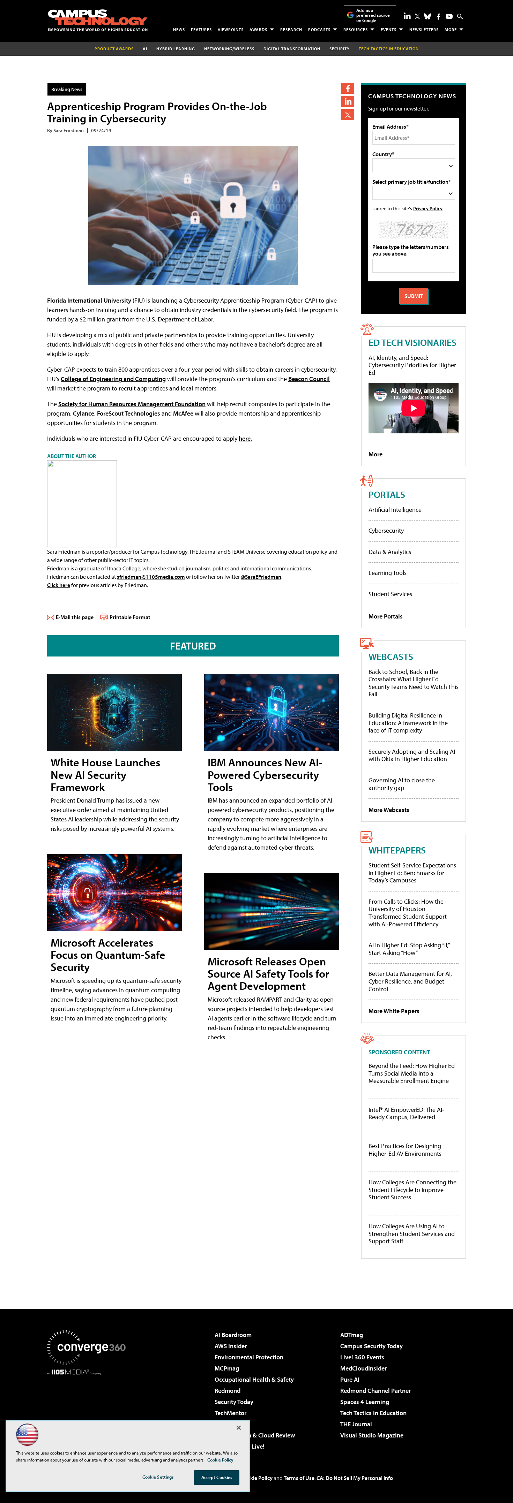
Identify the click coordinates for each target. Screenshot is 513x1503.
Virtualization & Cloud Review (255, 1435)
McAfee (183, 413)
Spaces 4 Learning (364, 1402)
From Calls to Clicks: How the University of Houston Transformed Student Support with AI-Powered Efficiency (408, 912)
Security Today (234, 1402)
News (179, 29)
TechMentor (230, 1413)
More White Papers (394, 1011)
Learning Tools (388, 573)
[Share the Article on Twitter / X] (347, 114)
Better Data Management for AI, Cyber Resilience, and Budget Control (410, 981)
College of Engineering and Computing (113, 379)
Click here (58, 585)
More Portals (386, 616)
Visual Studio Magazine (371, 1435)
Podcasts (319, 29)
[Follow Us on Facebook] (438, 16)
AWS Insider (231, 1346)
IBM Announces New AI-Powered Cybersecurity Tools (265, 774)
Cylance (83, 413)
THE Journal (356, 1424)
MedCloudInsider (363, 1368)
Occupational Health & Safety (254, 1379)
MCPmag (227, 1368)
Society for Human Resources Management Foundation (132, 404)
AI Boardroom (233, 1335)
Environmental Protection (249, 1357)
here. (245, 438)
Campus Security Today (371, 1346)
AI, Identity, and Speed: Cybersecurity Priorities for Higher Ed (412, 365)
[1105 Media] (89, 1410)
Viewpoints (231, 29)
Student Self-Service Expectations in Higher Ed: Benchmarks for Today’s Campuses (412, 872)
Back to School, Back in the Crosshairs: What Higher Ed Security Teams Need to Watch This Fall (414, 683)
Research (291, 29)
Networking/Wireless (229, 48)
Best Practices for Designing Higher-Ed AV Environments (405, 1149)
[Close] (238, 1427)
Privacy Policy (428, 208)
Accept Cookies (216, 1477)
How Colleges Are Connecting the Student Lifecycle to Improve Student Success (412, 1189)
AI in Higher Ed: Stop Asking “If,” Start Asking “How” (409, 949)
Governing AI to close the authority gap (402, 784)
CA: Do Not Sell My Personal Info (355, 1477)
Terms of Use (299, 1477)
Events (388, 29)
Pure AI (349, 1379)
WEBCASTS (391, 656)
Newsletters (424, 29)
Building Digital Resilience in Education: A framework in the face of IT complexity (408, 722)
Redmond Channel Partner (375, 1391)
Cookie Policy (257, 1477)
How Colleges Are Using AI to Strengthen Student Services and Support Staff (412, 1233)
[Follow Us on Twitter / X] (417, 16)
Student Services (390, 594)
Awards (258, 29)
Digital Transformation (291, 48)
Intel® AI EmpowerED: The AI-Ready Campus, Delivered (406, 1113)
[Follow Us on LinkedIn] (407, 15)
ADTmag (351, 1335)
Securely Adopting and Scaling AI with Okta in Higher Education (412, 755)
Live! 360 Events (362, 1357)
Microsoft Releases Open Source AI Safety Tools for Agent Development (268, 973)
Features (201, 29)
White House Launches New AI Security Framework (105, 774)
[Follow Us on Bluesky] (427, 16)
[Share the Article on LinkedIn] (347, 101)
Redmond (227, 1391)
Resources (355, 29)
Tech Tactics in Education (373, 1413)
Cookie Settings (158, 1477)
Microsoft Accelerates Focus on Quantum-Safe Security (108, 954)
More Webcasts (389, 810)
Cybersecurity (386, 530)
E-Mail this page (75, 617)
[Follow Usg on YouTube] (449, 16)
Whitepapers (397, 850)
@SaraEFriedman (261, 576)
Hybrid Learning (175, 48)
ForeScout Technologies (128, 413)
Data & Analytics (390, 552)
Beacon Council (309, 379)
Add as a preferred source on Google (373, 15)
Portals (387, 494)
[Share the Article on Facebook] (347, 88)
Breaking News (66, 89)
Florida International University (89, 300)
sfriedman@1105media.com (151, 576)
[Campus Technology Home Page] (97, 20)
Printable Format (130, 617)
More (451, 29)
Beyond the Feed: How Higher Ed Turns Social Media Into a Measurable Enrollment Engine (412, 1073)
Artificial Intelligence (395, 510)
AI (145, 48)
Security (339, 48)
